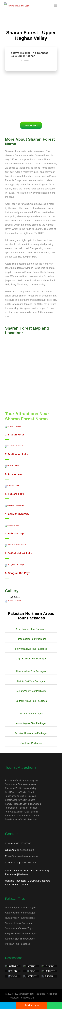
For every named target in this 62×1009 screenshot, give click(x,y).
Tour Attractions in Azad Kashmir (21, 811)
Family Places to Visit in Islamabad (23, 804)
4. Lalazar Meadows (17, 513)
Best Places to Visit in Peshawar (21, 819)
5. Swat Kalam (31, 972)
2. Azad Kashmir (31, 967)
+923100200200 (22, 843)
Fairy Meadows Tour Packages (21, 933)
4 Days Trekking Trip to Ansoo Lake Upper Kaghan (29, 55)
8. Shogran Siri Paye (17, 573)
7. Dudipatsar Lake (16, 454)
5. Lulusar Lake (14, 494)
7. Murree (13, 976)
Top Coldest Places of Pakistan (21, 808)
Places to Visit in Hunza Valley (20, 788)
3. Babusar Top (14, 533)
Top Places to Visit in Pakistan (20, 796)
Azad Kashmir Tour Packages (20, 912)
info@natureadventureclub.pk (23, 856)
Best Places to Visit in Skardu (20, 792)
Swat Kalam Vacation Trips (19, 928)
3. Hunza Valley (49, 967)
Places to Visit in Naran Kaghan (21, 780)
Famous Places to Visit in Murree (22, 815)
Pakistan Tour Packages (17, 944)
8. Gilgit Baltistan (31, 977)
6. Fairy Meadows (49, 972)
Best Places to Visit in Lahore (20, 800)
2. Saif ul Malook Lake (18, 553)
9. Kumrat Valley (49, 977)
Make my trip (33, 1005)
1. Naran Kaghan (12, 967)
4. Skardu (13, 971)
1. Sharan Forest (15, 434)
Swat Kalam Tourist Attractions (20, 784)
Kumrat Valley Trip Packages (20, 939)
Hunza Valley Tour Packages (20, 918)
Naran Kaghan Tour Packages (20, 907)
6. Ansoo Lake (13, 474)
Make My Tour (29, 862)
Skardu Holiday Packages (18, 923)
